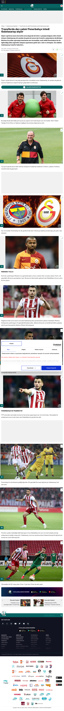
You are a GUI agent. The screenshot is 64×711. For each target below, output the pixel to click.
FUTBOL (18, 642)
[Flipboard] (19, 623)
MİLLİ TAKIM (48, 640)
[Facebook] (2, 623)
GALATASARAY (19, 637)
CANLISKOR (2, 1)
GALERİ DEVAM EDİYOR (33, 87)
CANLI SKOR (4, 642)
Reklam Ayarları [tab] (39, 349)
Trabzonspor (37, 9)
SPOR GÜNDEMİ (34, 638)
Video (47, 635)
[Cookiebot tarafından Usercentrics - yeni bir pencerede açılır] (54, 345)
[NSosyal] (23, 623)
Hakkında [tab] (54, 349)
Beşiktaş (11, 9)
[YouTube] (15, 623)
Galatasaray (28, 9)
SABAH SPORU (34, 637)
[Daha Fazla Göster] (61, 49)
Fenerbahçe (18, 9)
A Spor (3, 26)
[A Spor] (31, 6)
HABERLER (4, 640)
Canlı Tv (48, 648)
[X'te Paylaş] (53, 49)
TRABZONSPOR (20, 640)
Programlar (34, 635)
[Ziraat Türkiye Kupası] (61, 6)
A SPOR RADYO (5, 638)
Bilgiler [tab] (24, 349)
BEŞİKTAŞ (18, 635)
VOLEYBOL (48, 642)
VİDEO (2, 648)
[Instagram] (11, 623)
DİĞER (47, 644)
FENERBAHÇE (19, 638)
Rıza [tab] (8, 349)
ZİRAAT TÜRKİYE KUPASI (22, 646)
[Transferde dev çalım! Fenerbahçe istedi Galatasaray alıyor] (32, 65)
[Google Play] (43, 592)
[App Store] (34, 592)
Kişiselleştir (30, 368)
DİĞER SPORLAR (20, 648)
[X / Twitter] (7, 623)
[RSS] (28, 623)
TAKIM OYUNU (34, 644)
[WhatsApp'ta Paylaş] (57, 49)
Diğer (45, 9)
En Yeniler (4, 9)
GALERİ (3, 646)
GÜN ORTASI (34, 642)
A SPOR (47, 650)
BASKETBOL (19, 644)
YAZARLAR (4, 644)
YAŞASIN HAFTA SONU (36, 648)
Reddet (12, 343)
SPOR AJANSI (34, 640)
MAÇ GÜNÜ (33, 650)
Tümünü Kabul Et (51, 368)
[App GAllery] (52, 592)
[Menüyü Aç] (2, 5)
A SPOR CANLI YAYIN (6, 637)
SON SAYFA (33, 646)
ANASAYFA (4, 635)
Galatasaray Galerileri (12, 26)
